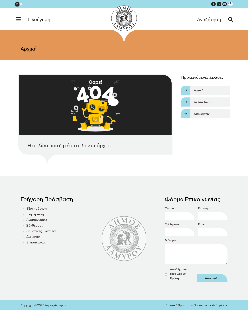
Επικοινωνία (35, 242)
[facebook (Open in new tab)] (213, 4)
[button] (37, 19)
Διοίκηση (33, 237)
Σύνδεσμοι (34, 225)
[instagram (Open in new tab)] (219, 4)
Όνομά (169, 208)
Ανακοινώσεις (36, 220)
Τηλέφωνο (172, 224)
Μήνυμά (170, 240)
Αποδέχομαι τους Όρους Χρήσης (178, 273)
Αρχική (28, 48)
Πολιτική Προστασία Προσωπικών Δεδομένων (196, 305)
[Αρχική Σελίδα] (124, 18)
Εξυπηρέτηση (36, 208)
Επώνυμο (204, 208)
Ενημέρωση (35, 214)
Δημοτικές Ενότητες (41, 231)
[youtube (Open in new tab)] (224, 4)
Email (201, 224)
